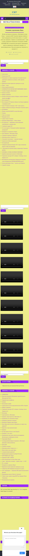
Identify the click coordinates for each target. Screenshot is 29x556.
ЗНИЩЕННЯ (5, 394)
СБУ (14, 12)
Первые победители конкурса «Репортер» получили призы (15, 107)
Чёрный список (7, 4)
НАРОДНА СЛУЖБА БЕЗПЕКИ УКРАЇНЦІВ (12, 152)
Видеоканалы (23, 3)
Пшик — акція (5, 85)
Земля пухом (5, 74)
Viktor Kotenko (18, 52)
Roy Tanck (20, 489)
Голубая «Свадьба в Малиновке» (9, 91)
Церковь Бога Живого (16, 4)
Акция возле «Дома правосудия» (9, 141)
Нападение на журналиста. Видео (9, 131)
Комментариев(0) (14, 54)
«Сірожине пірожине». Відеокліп (9, 135)
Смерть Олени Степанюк (7, 118)
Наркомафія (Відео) (6, 439)
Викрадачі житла (6, 117)
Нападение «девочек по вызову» (9, 420)
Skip (17, 553)
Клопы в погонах (6, 92)
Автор (9, 3)
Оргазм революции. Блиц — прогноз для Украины (13, 163)
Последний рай (5, 143)
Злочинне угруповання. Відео (14, 30)
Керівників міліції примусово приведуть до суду (13, 83)
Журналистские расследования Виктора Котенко (14, 27)
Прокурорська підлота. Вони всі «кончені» (11, 474)
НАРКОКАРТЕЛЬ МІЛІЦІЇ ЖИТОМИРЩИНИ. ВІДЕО (14, 89)
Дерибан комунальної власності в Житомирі (12, 154)
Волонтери (4, 413)
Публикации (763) (15, 3)
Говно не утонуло (6, 115)
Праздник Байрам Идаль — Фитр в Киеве (11, 120)
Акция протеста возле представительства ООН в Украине (15, 405)
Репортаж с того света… (7, 433)
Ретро (23, 4)
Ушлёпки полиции (6, 446)
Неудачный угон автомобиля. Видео (10, 418)
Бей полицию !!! (5, 100)
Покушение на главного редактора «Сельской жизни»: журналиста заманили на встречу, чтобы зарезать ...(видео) (14, 79)
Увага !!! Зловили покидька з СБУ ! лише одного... (13, 105)
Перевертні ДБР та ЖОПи (8, 457)
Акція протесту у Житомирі (8, 415)
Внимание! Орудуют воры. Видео (9, 422)
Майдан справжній (6, 94)
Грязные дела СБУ (6, 76)
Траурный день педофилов (8, 400)
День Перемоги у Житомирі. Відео (10, 133)
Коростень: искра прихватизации (9, 428)
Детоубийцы (5, 109)
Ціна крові (4, 444)
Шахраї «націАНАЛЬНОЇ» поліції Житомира (12, 111)
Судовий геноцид (6, 165)
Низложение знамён (6, 403)
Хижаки (4, 113)
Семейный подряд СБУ (7, 126)
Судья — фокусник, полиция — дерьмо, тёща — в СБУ (14, 461)
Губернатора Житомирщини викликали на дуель (13, 468)
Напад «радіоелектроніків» (8, 87)
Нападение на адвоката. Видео (9, 465)
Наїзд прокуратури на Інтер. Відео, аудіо (11, 459)
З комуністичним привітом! (8, 452)
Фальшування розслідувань (8, 480)
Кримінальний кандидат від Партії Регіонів (12, 454)
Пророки (4, 429)
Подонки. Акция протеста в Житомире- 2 (11, 416)
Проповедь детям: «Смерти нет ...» (9, 137)
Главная (4, 3)
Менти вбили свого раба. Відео (9, 450)
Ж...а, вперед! (5, 463)
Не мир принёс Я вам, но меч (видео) (10, 431)
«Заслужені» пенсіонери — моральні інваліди (12, 139)
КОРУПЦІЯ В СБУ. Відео (8, 455)
